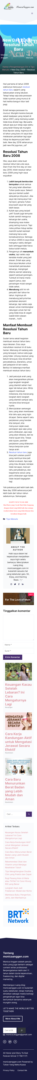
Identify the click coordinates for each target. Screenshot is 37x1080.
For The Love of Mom (18, 599)
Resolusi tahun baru (18, 452)
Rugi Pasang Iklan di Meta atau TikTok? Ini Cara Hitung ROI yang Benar (18, 881)
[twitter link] (10, 1041)
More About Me (12, 1018)
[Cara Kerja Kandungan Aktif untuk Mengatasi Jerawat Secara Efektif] (18, 728)
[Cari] (29, 814)
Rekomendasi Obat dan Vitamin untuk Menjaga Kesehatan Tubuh (16, 865)
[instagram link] (4, 1041)
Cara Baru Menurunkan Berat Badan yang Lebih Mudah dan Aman (15, 789)
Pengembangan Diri (19, 67)
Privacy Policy (8, 1070)
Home (5, 67)
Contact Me (22, 1070)
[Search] (22, 1030)
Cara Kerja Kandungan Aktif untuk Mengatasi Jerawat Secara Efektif (18, 742)
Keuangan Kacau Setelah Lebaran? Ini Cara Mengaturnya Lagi (16, 835)
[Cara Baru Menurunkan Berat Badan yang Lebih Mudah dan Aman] (18, 774)
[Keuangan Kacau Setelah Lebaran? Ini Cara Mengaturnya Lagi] (18, 679)
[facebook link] (15, 1041)
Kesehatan (9, 753)
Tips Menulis (12, 519)
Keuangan (9, 707)
